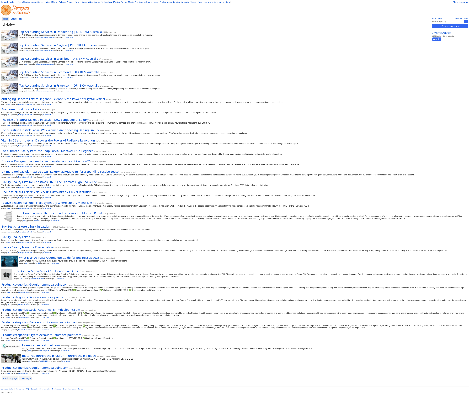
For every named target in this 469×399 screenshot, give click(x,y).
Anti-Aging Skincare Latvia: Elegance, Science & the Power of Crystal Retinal (53, 99)
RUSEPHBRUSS (44, 361)
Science (154, 2)
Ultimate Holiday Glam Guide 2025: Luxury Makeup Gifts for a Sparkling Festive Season (61, 171)
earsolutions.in (88, 271)
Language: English (461, 18)
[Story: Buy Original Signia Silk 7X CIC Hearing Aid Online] (6, 274)
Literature (208, 2)
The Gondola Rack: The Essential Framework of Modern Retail (59, 213)
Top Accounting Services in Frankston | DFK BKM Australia (59, 85)
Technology (106, 2)
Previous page (10, 378)
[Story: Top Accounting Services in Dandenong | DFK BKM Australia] (9, 35)
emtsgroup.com (109, 213)
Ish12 (38, 263)
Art (136, 2)
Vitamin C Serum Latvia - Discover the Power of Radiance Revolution (48, 140)
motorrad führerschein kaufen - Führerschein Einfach (59, 356)
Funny (77, 2)
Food (200, 2)
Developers (219, 2)
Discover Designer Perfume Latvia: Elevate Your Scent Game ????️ (45, 161)
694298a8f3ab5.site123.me (61, 227)
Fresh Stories (24, 2)
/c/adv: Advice (441, 33)
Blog (228, 2)
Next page (25, 378)
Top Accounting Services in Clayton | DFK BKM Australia (57, 45)
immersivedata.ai (107, 258)
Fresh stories (56, 389)
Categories (34, 389)
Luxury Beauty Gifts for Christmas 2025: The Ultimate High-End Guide (49, 182)
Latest (13, 18)
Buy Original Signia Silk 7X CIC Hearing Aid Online (47, 271)
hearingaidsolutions (37, 279)
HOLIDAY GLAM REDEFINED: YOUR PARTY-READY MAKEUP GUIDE (46, 192)
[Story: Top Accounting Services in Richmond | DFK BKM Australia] (9, 75)
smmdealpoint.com (77, 285)
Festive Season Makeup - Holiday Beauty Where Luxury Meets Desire (48, 203)
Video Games (94, 2)
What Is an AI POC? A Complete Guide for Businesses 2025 (59, 258)
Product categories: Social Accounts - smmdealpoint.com (40, 310)
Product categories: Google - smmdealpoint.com (35, 284)
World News (51, 2)
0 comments (69, 37)
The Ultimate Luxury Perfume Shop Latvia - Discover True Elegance (47, 151)
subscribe (437, 39)
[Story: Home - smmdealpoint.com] (11, 346)
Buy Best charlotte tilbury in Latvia (25, 226)
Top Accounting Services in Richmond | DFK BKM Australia (59, 72)
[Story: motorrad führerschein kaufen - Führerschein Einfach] (11, 359)
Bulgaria (185, 2)
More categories (460, 2)
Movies (116, 2)
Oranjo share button (69, 389)
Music (131, 2)
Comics (176, 2)
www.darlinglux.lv (113, 99)
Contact (80, 389)
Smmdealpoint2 (23, 373)
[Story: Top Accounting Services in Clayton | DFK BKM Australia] (9, 49)
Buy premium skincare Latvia (21, 109)
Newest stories (45, 389)
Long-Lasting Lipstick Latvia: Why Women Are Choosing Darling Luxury (50, 130)
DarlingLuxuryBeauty (25, 104)
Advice (147, 2)
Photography (166, 2)
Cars (141, 2)
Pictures (62, 2)
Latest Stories (37, 2)
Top (20, 18)
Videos (70, 2)
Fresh (5, 18)
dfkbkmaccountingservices (45, 37)
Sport (84, 2)
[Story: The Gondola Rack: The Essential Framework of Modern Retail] (8, 216)
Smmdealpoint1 (23, 292)
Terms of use (20, 389)
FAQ (27, 389)
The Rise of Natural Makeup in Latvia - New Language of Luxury (45, 120)
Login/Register (8, 2)
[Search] (466, 21)
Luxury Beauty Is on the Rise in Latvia (27, 247)
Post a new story (450, 26)
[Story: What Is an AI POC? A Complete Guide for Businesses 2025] (9, 261)
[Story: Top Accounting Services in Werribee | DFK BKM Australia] (9, 62)
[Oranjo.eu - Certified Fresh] (15, 15)
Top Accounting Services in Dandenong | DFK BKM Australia (60, 32)
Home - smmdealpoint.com (41, 345)
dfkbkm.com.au (109, 32)
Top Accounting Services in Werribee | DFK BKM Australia (58, 59)
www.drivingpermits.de (106, 356)
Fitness (193, 2)
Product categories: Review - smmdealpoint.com (34, 297)
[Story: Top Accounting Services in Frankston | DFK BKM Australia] (9, 89)
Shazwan (37, 221)
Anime (124, 2)
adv (26, 37)
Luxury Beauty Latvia (15, 237)
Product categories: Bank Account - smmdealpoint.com (39, 322)
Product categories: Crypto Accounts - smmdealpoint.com (41, 335)
